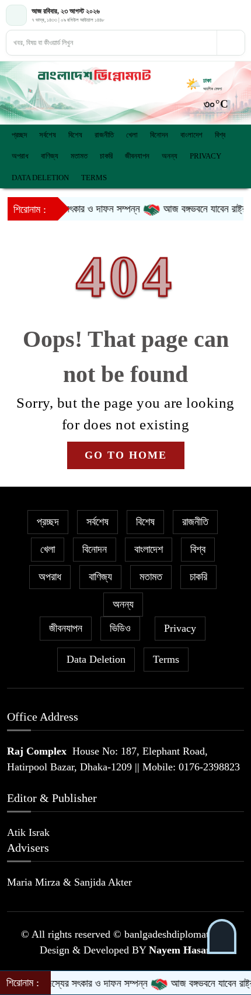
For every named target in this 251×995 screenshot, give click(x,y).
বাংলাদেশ (191, 134)
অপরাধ (20, 156)
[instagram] (239, 15)
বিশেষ (75, 134)
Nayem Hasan (180, 950)
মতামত (79, 156)
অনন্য (169, 156)
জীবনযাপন (137, 156)
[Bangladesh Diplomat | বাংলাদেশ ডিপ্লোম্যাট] (94, 75)
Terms (94, 177)
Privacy (205, 156)
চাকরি (106, 156)
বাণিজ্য (49, 156)
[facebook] (214, 15)
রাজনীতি (104, 134)
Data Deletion (40, 177)
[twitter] (227, 15)
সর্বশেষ (47, 134)
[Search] (231, 42)
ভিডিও (120, 628)
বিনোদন (159, 134)
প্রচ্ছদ (19, 134)
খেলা (132, 134)
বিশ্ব (220, 134)
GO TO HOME (126, 455)
